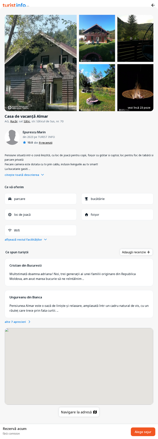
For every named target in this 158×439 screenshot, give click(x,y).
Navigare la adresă (77, 412)
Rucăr (13, 121)
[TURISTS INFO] (16, 5)
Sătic (27, 121)
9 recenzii (45, 142)
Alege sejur (143, 432)
